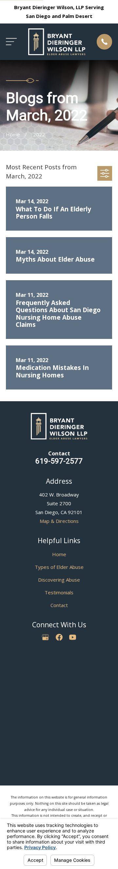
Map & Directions (59, 521)
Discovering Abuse (59, 579)
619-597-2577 (59, 461)
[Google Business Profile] (45, 637)
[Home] (56, 41)
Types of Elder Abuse (59, 567)
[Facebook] (59, 637)
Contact (59, 605)
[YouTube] (72, 637)
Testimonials (59, 592)
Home (59, 554)
